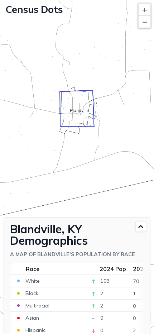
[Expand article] (140, 226)
